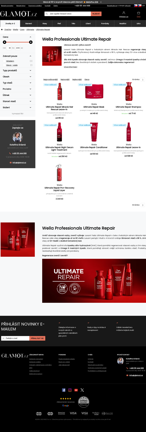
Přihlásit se (37, 338)
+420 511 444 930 (82, 5)
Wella (15, 29)
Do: (13, 48)
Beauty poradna (7, 6)
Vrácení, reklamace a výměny (40, 365)
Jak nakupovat (64, 365)
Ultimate (30, 29)
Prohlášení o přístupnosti (97, 371)
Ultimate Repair (43, 29)
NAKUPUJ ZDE (92, 2)
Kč (22, 48)
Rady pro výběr (64, 362)
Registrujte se (112, 6)
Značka (7, 29)
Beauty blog (20, 6)
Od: (4, 48)
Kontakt (47, 6)
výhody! (128, 6)
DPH (30, 368)
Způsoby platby (35, 362)
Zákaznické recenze (66, 402)
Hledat (96, 14)
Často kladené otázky (67, 359)
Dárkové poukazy (35, 374)
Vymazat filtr (17, 113)
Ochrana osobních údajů (97, 368)
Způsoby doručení (36, 359)
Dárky (56, 6)
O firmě (90, 359)
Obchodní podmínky (95, 365)
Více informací (70, 67)
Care (22, 29)
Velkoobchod (34, 371)
